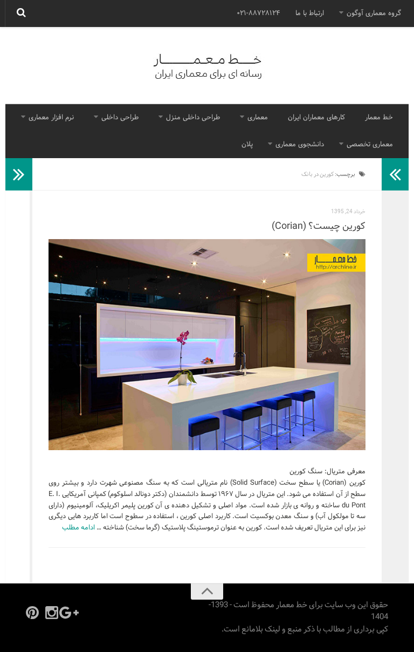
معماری (257, 118)
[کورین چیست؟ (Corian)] (207, 345)
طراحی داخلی (120, 118)
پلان (247, 145)
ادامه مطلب (78, 528)
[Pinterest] (32, 612)
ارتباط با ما (309, 13)
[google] (71, 612)
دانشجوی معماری (299, 145)
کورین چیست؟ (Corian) (318, 226)
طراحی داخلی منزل (193, 118)
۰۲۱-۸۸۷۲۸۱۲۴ (258, 13)
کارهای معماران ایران (316, 118)
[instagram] (51, 612)
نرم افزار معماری (51, 118)
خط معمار (379, 118)
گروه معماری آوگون (374, 13)
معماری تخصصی (370, 145)
